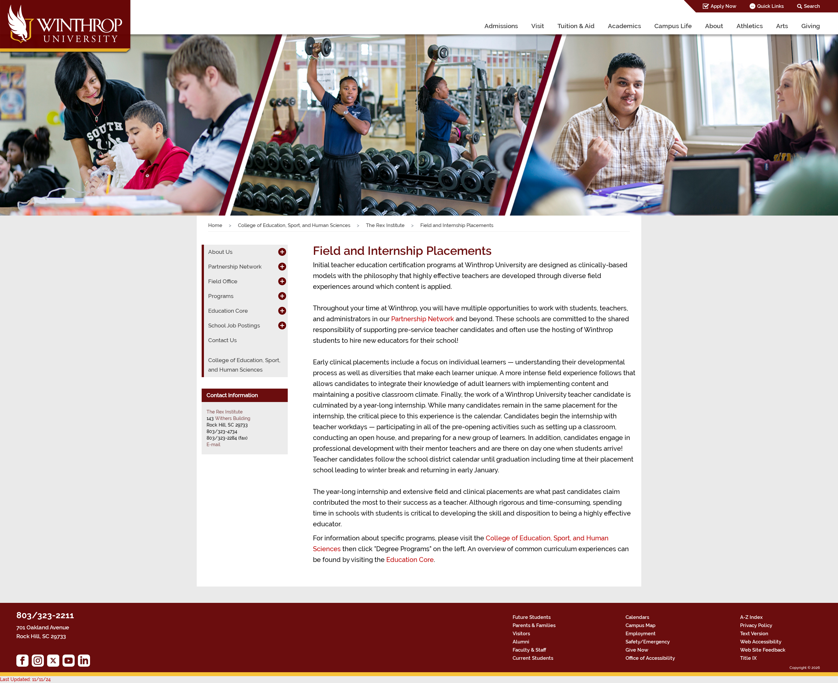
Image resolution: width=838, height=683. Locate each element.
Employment (641, 634)
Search (812, 6)
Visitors (521, 634)
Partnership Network (422, 319)
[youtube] (70, 662)
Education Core (410, 560)
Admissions (501, 25)
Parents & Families (534, 625)
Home (215, 225)
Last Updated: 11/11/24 (25, 679)
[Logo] (66, 27)
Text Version (754, 634)
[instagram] (39, 662)
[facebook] (24, 662)
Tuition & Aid (575, 25)
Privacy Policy (756, 625)
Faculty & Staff (529, 650)
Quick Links (770, 6)
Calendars (637, 617)
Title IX (748, 658)
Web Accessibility (760, 642)
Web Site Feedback (762, 650)
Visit (537, 25)
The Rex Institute (385, 225)
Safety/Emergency (648, 642)
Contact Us (222, 340)
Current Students (533, 658)
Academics (624, 25)
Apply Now (723, 6)
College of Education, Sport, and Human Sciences (294, 225)
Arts (782, 25)
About (714, 25)
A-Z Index (751, 617)
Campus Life (673, 25)
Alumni (521, 642)
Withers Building (232, 418)
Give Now (637, 650)
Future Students (532, 617)
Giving (810, 25)
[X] (55, 662)
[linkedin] (85, 662)
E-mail (213, 444)
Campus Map (640, 625)
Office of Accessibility (650, 658)
